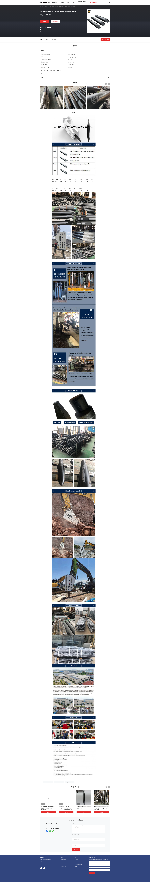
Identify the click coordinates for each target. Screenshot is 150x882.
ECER (96, 879)
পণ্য (42, 6)
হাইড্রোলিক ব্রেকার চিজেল (48, 782)
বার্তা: (73, 823)
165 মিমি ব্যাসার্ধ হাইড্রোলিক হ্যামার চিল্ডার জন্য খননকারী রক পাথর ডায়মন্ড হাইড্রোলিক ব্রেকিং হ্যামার (101, 808)
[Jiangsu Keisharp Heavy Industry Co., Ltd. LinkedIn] (44, 868)
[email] (47, 831)
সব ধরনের (76, 866)
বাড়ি (40, 6)
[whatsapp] (50, 831)
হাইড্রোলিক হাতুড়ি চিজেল (47, 6)
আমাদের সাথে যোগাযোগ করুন (64, 866)
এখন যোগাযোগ (76, 849)
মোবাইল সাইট (74, 878)
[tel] (57, 831)
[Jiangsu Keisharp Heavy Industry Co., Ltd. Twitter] (41, 868)
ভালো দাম (44, 21)
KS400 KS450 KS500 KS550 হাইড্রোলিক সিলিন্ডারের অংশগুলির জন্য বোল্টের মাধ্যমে (47, 808)
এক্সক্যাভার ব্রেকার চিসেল (69, 782)
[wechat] (53, 831)
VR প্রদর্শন (68, 2)
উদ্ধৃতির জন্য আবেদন (105, 39)
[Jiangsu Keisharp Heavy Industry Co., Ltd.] (43, 2)
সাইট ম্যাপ (69, 878)
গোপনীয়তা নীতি (80, 878)
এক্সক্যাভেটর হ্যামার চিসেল (58, 782)
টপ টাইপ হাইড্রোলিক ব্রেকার (78, 864)
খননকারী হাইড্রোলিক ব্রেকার (78, 859)
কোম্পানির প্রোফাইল (63, 859)
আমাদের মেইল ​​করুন (55, 21)
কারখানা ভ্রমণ (62, 861)
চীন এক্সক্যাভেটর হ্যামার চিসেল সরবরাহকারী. (58, 879)
